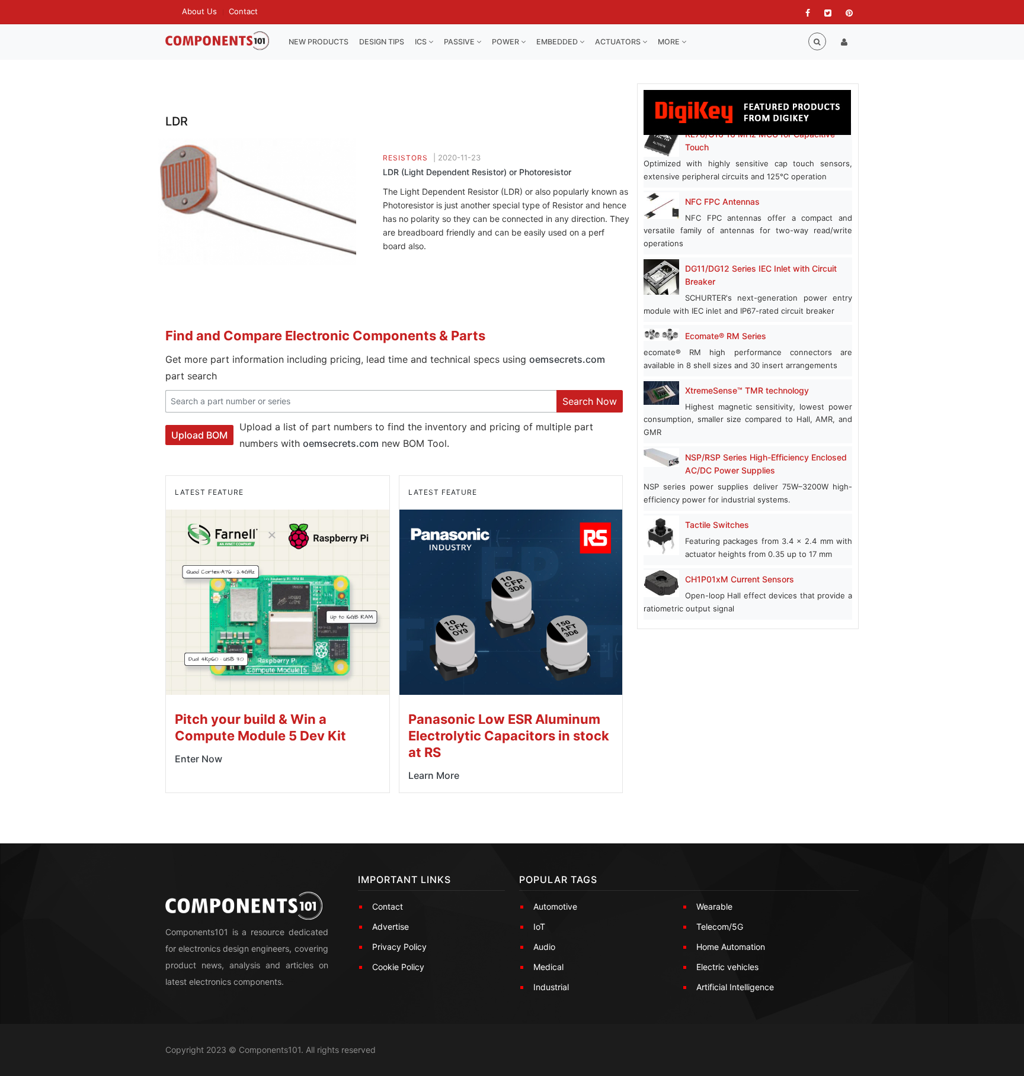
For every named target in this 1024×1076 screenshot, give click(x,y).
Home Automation (730, 947)
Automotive (555, 906)
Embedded (558, 41)
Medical (548, 967)
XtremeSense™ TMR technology (747, 390)
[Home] (217, 41)
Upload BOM (199, 435)
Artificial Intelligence (735, 987)
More (669, 41)
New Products (318, 41)
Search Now (589, 401)
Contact (243, 11)
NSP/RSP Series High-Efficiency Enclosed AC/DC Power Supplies (766, 463)
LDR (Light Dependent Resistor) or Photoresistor (477, 172)
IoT (539, 927)
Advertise (390, 927)
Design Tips (381, 41)
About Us (199, 11)
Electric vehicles (727, 967)
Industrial (551, 987)
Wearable (714, 906)
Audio (544, 947)
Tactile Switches (717, 525)
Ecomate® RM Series (725, 336)
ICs (421, 41)
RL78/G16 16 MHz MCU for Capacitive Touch (760, 140)
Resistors (405, 157)
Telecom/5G (719, 927)
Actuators (618, 41)
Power (506, 41)
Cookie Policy (398, 967)
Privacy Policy (399, 947)
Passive (460, 41)
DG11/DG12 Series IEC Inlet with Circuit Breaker (761, 274)
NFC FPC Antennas (722, 201)
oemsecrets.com (567, 359)
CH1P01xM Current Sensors (739, 579)
